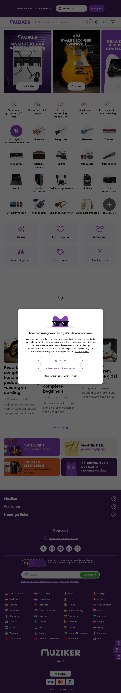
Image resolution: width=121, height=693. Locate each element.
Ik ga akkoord (60, 360)
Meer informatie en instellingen (60, 376)
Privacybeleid (82, 351)
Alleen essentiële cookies (60, 368)
